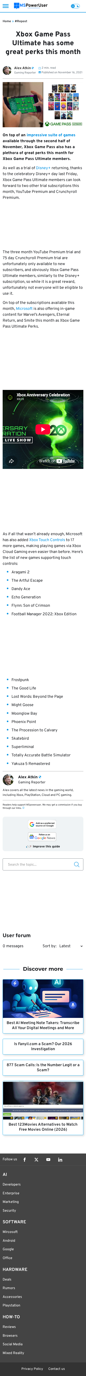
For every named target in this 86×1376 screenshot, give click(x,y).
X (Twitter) (36, 1160)
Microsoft (24, 308)
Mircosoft (10, 1232)
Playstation (11, 1305)
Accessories (12, 1297)
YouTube (48, 1160)
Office (7, 1258)
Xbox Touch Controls (47, 540)
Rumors (9, 1288)
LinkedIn (60, 1160)
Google (8, 1249)
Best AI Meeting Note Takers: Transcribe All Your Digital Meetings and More (43, 1026)
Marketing (11, 1202)
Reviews (9, 1327)
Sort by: (49, 946)
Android (9, 1241)
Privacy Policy (32, 1369)
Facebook (24, 1160)
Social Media (12, 1344)
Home (7, 21)
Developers (12, 1184)
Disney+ (43, 168)
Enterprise (11, 1193)
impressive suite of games (51, 135)
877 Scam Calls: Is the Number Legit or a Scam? (43, 1068)
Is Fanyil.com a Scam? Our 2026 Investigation (43, 1047)
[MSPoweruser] (31, 6)
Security (9, 1211)
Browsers (10, 1336)
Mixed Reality (13, 1353)
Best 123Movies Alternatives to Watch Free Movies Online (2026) (43, 1127)
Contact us (56, 1369)
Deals (7, 1279)
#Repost (21, 21)
